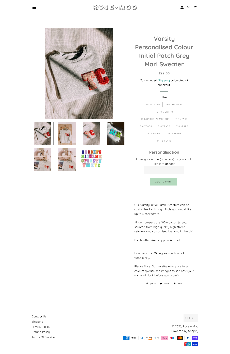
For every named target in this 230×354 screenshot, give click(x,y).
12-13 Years (174, 133)
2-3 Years (181, 119)
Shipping (164, 80)
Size (164, 97)
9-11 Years (153, 133)
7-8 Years (182, 126)
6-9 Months (153, 104)
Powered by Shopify (184, 331)
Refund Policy (41, 332)
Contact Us (39, 316)
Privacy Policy (41, 326)
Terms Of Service (43, 337)
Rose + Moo (190, 326)
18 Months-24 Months (155, 119)
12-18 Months (164, 112)
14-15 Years (164, 141)
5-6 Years (164, 126)
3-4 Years (146, 126)
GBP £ (189, 318)
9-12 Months (175, 104)
